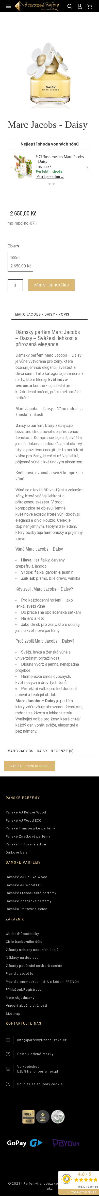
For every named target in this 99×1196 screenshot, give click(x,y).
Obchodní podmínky (22, 934)
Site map (13, 1013)
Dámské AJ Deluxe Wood (26, 877)
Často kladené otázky (35, 1054)
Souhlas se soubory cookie (40, 1084)
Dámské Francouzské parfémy (31, 893)
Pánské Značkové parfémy (28, 836)
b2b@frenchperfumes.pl (37, 1071)
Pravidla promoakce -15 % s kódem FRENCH (42, 982)
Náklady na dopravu (22, 957)
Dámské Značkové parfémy (29, 901)
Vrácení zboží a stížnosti (26, 1005)
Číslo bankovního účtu (24, 941)
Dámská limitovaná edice (26, 909)
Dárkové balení (18, 852)
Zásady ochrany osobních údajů (32, 950)
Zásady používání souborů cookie (34, 966)
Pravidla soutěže (20, 973)
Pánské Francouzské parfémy (30, 828)
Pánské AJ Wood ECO (24, 820)
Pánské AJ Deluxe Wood (26, 812)
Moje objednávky (20, 997)
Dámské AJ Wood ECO (24, 885)
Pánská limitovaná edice (26, 844)
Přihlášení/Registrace (24, 989)
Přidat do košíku (51, 285)
